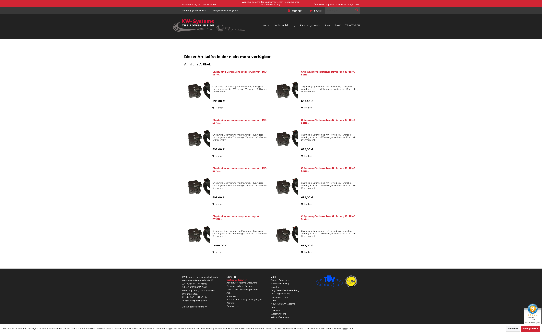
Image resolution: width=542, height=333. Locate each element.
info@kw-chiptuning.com (194, 300)
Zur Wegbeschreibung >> (194, 306)
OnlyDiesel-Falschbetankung (285, 290)
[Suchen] (357, 10)
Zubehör (275, 287)
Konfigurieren (530, 328)
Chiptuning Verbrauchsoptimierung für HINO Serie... (239, 73)
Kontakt (230, 303)
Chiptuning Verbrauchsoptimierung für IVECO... (236, 217)
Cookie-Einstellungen (281, 280)
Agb (229, 293)
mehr (273, 300)
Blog (273, 277)
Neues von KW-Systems (283, 304)
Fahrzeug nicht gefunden (239, 286)
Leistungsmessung (280, 293)
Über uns (275, 310)
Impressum (232, 296)
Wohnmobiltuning (280, 283)
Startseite (231, 277)
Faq (273, 307)
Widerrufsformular (280, 317)
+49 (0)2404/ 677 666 (196, 287)
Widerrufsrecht (278, 314)
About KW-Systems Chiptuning (242, 283)
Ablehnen (513, 328)
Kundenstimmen (279, 297)
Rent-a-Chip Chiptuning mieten (242, 289)
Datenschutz (233, 306)
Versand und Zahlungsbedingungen (244, 299)
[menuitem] (294, 10)
